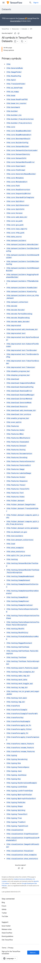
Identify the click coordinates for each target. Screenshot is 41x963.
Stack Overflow (7, 933)
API (31, 29)
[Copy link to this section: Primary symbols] (23, 58)
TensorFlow (5, 29)
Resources (15, 29)
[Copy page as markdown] (22, 41)
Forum (4, 906)
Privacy (10, 948)
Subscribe (33, 953)
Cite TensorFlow (7, 940)
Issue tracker (6, 926)
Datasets (6, 9)
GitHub (4, 909)
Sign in (35, 2)
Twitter (4, 913)
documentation (15, 21)
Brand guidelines (7, 936)
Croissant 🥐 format (25, 18)
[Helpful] (15, 33)
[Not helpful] (18, 33)
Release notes (7, 929)
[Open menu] (3, 2)
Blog (3, 902)
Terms (4, 948)
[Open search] (30, 2)
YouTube (5, 916)
